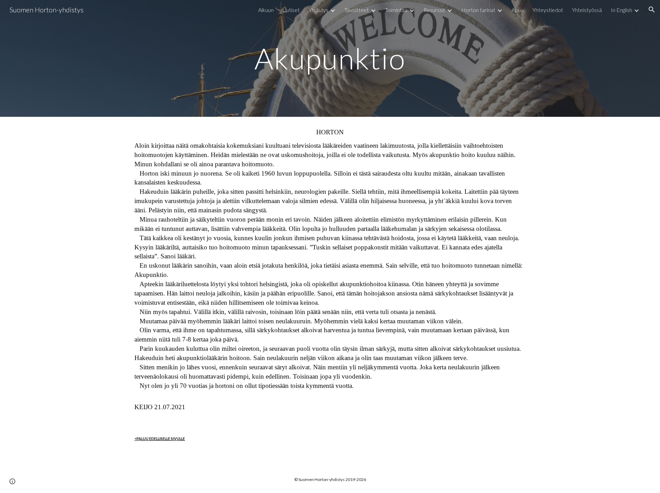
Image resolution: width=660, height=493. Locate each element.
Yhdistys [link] (318, 10)
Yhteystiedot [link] (547, 10)
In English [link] (621, 10)
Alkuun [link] (266, 10)
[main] (330, 58)
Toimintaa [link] (396, 10)
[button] (652, 9)
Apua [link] (518, 10)
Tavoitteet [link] (356, 10)
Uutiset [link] (291, 10)
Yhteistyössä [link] (587, 10)
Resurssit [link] (434, 10)
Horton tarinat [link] (478, 10)
